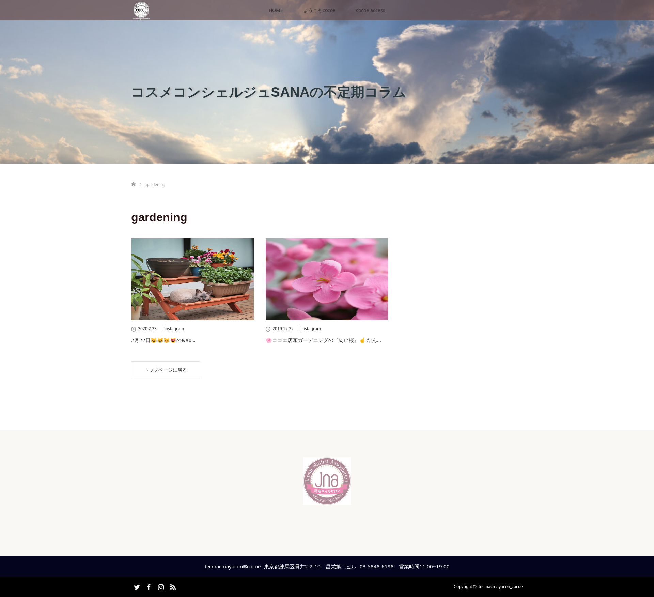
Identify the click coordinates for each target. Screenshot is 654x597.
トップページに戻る (165, 370)
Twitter (136, 586)
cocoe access (370, 10)
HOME (276, 10)
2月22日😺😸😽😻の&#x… (163, 340)
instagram (174, 329)
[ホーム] (133, 176)
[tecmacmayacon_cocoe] (327, 499)
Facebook (148, 586)
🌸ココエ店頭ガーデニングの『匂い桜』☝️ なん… (323, 340)
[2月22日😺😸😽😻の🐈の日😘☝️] (192, 279)
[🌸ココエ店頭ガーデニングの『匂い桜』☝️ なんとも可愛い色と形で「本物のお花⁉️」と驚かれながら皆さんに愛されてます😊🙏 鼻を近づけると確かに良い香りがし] (327, 279)
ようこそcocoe (319, 10)
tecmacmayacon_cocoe (501, 587)
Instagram (160, 586)
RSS (172, 586)
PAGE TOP (633, 571)
